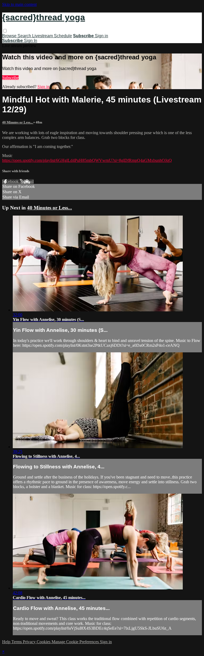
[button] (5, 30)
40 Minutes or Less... (17, 122)
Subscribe (10, 77)
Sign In (30, 40)
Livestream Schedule (52, 36)
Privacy (30, 642)
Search (25, 36)
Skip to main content (19, 4)
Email (29, 181)
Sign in (101, 36)
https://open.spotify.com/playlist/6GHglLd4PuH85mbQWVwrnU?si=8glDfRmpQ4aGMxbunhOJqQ (87, 160)
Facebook (11, 181)
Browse (10, 36)
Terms (17, 642)
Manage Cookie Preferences (76, 642)
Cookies (44, 642)
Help (6, 642)
